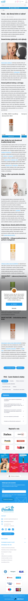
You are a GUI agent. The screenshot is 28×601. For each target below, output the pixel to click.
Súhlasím (15, 304)
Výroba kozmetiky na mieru (6, 558)
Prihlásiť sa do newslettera (8, 499)
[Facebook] (2, 529)
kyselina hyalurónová (6, 152)
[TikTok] (13, 529)
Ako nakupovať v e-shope (6, 551)
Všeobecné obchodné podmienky (8, 547)
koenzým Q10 (8, 165)
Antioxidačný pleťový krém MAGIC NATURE (11, 343)
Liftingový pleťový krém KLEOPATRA (9, 263)
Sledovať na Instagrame (15, 476)
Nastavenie (14, 308)
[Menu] (26, 1)
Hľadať (25, 5)
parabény (18, 210)
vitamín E (11, 156)
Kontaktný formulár (7, 533)
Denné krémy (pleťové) (6, 62)
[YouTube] (9, 529)
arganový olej (14, 159)
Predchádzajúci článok (10, 367)
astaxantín (8, 348)
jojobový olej (7, 159)
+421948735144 (7, 524)
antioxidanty (17, 72)
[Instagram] (6, 529)
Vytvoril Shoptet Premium (9, 599)
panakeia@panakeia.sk (8, 521)
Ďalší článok (20, 367)
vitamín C (5, 156)
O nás (2, 553)
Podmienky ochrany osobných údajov (8, 549)
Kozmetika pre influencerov (6, 560)
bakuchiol (15, 165)
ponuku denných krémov (9, 235)
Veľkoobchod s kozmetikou (6, 556)
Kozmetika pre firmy (5, 562)
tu (20, 300)
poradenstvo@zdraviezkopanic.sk (11, 518)
